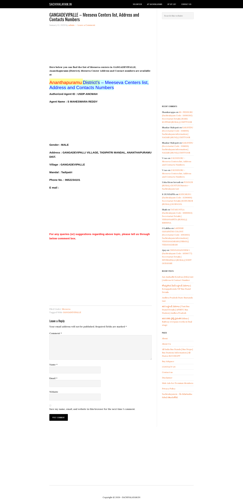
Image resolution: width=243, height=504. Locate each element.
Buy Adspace (168, 361)
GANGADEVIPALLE (72, 312)
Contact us (167, 372)
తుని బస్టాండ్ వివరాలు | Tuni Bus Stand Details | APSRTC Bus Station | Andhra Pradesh (175, 309)
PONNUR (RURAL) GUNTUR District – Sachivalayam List (177, 185)
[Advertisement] (100, 47)
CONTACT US (168, 367)
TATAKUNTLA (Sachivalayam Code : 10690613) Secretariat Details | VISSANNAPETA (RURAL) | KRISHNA (177, 216)
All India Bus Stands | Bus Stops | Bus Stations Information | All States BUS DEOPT (177, 352)
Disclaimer (167, 377)
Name (53, 364)
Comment (55, 333)
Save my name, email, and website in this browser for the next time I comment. (92, 409)
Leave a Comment (86, 25)
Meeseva (66, 309)
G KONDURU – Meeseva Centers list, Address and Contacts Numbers (176, 161)
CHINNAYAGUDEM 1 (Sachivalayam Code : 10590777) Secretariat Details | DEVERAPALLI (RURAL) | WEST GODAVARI (177, 257)
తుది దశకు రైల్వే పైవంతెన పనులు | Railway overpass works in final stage (177, 321)
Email (53, 378)
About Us (166, 344)
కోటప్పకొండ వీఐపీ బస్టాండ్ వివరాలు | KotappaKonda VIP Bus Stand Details (176, 288)
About (165, 338)
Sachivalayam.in (60, 4)
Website (53, 391)
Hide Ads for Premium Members (177, 383)
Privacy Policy (168, 388)
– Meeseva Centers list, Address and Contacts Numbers (99, 85)
